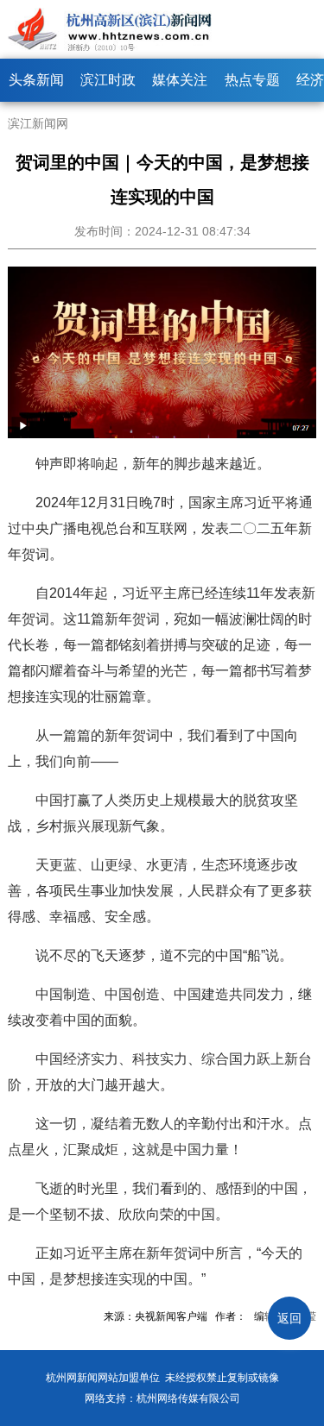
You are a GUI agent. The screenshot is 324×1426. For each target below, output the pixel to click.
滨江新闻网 (38, 123)
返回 (289, 1318)
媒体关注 (179, 79)
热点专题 (252, 79)
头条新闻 (36, 79)
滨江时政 (108, 79)
